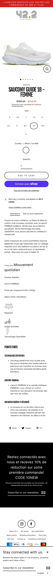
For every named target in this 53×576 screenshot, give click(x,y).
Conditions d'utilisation (37, 539)
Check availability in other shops (20, 207)
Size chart (42, 535)
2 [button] (23, 79)
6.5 (18, 117)
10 (34, 126)
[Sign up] (43, 493)
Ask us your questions (33, 214)
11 (26, 134)
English (40, 573)
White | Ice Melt (26, 150)
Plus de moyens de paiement (26, 190)
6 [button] (33, 79)
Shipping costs (17, 104)
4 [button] (28, 79)
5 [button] (30, 79)
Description (15, 214)
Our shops (25, 531)
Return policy (12, 535)
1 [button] (20, 79)
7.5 (34, 117)
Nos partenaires (38, 531)
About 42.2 (13, 531)
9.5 (25, 126)
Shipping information (28, 535)
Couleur (26, 143)
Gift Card (10, 539)
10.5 (42, 126)
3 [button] (25, 79)
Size (26, 111)
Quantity (26, 159)
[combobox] (43, 573)
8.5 (9, 126)
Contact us (21, 539)
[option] (26, 49)
